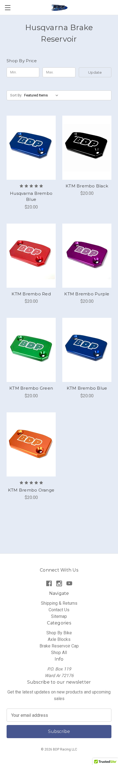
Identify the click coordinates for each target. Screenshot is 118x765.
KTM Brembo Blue (87, 388)
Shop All (59, 652)
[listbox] (42, 95)
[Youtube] (69, 583)
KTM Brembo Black (87, 186)
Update (95, 72)
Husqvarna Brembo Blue (31, 196)
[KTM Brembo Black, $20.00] (87, 147)
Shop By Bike (59, 632)
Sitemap (59, 616)
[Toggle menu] (7, 7)
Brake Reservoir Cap (59, 646)
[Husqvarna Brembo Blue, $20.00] (31, 147)
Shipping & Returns (59, 603)
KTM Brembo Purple (86, 293)
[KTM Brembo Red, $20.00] (31, 255)
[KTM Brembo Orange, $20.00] (31, 444)
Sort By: (16, 95)
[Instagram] (59, 583)
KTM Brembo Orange (31, 490)
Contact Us (59, 609)
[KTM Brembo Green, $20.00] (31, 350)
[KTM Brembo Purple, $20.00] (87, 255)
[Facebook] (49, 583)
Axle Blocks (59, 639)
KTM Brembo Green (31, 388)
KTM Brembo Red (31, 293)
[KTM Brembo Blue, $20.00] (87, 350)
